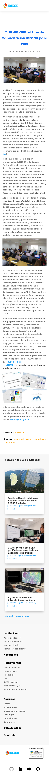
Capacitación (10, 718)
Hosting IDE (9, 675)
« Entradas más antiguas (17, 616)
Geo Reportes (10, 671)
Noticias (32, 506)
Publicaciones (10, 707)
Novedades (20, 432)
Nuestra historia (11, 645)
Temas (7, 703)
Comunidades (12, 728)
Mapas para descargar (15, 711)
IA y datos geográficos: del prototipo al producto (21, 599)
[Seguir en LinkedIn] (20, 769)
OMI (5, 678)
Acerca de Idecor (12, 638)
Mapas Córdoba (12, 667)
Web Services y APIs (13, 685)
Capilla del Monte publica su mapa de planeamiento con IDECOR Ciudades (22, 501)
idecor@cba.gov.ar (19, 419)
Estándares (9, 722)
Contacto (10, 735)
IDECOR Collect (11, 682)
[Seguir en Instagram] (11, 769)
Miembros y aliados (13, 641)
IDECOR (13, 506)
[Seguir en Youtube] (29, 769)
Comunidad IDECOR (22, 439)
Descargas (9, 714)
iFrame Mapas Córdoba (15, 689)
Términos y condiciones (15, 649)
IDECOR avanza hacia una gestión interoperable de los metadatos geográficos (22, 550)
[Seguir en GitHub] (38, 769)
